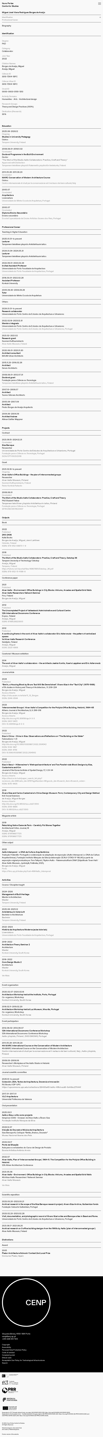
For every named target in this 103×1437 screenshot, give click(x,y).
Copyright (6, 1344)
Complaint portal (8, 1355)
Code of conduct (8, 1352)
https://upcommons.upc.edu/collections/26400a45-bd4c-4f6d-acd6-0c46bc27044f (41, 1087)
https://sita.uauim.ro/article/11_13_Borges (20, 695)
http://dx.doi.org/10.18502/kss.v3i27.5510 (20, 804)
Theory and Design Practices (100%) (18, 106)
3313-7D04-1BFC (9, 84)
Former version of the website (10, 1434)
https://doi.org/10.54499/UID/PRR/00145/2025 (73, 1414)
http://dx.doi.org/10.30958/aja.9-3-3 (18, 718)
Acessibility (6, 1347)
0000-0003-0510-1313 (12, 91)
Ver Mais (6, 975)
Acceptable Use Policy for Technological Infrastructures (23, 1360)
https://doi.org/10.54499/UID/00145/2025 (57, 1412)
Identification (7, 17)
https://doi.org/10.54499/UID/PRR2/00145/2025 (33, 1416)
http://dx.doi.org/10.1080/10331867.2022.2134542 (24, 744)
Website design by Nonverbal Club (12, 1428)
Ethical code (6, 1358)
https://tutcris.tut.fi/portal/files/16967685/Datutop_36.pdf (27, 569)
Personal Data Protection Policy (14, 1350)
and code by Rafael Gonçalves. (10, 1429)
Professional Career (10, 20)
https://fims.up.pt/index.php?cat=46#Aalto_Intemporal (26, 871)
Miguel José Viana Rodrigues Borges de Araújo (23, 12)
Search (5, 1363)
